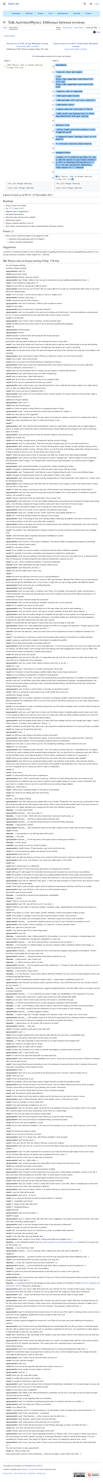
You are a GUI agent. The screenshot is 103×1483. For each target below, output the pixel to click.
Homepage (16, 13)
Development (63, 13)
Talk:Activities (10, 36)
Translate (76, 13)
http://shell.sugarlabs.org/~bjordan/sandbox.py (57, 1242)
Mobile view (41, 1473)
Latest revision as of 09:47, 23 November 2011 (73, 44)
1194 (20, 208)
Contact (88, 13)
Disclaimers (32, 1473)
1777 (11, 208)
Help (98, 32)
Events (40, 13)
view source (42, 44)
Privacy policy (7, 1473)
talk (28, 46)
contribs (35, 46)
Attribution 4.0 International (30, 1469)
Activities (29, 13)
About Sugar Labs (20, 1473)
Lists (50, 13)
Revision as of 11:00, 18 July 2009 (21, 44)
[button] (4, 4)
